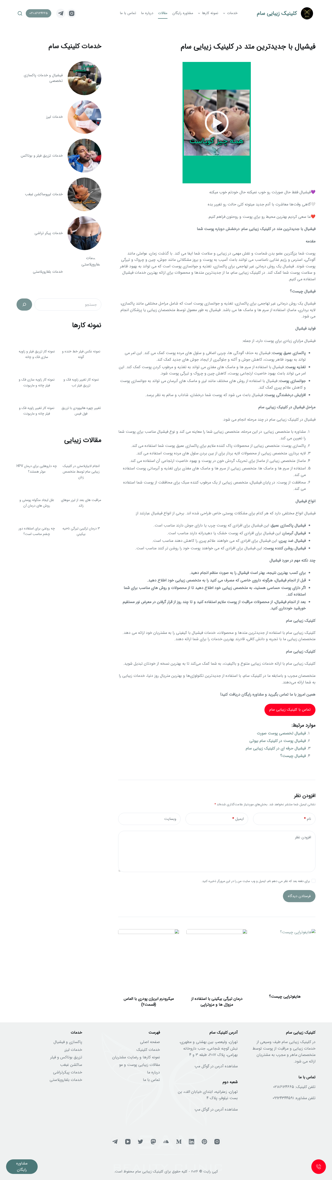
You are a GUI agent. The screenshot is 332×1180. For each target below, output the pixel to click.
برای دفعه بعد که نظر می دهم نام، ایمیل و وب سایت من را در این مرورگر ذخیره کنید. (255, 881)
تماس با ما (151, 1080)
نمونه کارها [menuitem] (210, 13)
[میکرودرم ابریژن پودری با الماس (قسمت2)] (148, 959)
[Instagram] (71, 13)
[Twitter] (140, 1141)
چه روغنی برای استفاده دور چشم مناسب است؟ (36, 531)
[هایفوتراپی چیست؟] (284, 959)
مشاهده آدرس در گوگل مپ (216, 1066)
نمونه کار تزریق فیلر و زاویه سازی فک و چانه (37, 354)
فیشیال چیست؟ (293, 756)
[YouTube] (127, 1141)
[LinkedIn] (191, 1141)
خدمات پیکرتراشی (67, 1072)
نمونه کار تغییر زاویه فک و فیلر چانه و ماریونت (36, 410)
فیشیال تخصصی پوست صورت (281, 733)
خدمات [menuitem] (232, 13)
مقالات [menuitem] (162, 13)
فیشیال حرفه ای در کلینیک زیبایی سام (276, 748)
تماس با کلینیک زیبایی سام (290, 710)
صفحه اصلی (150, 1042)
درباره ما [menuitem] (147, 13)
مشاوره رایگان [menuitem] (182, 13)
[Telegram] (60, 13)
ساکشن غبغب (71, 1065)
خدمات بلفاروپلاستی (66, 1080)
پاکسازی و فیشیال (67, 1042)
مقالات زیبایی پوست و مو (139, 1065)
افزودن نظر (303, 837)
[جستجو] (24, 304)
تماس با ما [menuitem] (128, 13)
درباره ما (153, 1072)
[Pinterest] (204, 1141)
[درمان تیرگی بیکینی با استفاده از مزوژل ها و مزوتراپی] (216, 959)
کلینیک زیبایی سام (277, 13)
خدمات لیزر (73, 1050)
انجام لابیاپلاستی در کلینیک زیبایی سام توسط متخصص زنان (81, 471)
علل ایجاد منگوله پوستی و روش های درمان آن (36, 502)
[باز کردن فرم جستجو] (20, 13)
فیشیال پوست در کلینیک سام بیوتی (277, 741)
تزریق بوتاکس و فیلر (66, 1057)
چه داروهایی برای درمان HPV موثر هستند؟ (37, 468)
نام (307, 819)
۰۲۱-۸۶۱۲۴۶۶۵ (38, 13)
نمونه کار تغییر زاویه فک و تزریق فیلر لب (81, 382)
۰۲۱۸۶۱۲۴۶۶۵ (283, 1087)
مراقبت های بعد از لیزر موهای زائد (81, 502)
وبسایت (170, 819)
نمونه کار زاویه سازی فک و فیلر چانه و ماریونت (37, 382)
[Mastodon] (153, 1141)
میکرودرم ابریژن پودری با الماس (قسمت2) (149, 1002)
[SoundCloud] (166, 1141)
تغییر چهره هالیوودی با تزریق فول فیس (81, 410)
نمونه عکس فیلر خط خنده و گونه (81, 354)
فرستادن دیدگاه (299, 896)
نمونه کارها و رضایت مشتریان (136, 1057)
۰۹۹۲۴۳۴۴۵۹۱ (283, 1098)
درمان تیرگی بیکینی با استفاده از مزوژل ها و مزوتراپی (217, 1002)
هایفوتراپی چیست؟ (285, 996)
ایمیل (238, 819)
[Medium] (178, 1141)
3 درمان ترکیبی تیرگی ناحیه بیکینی (81, 531)
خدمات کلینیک (148, 1050)
